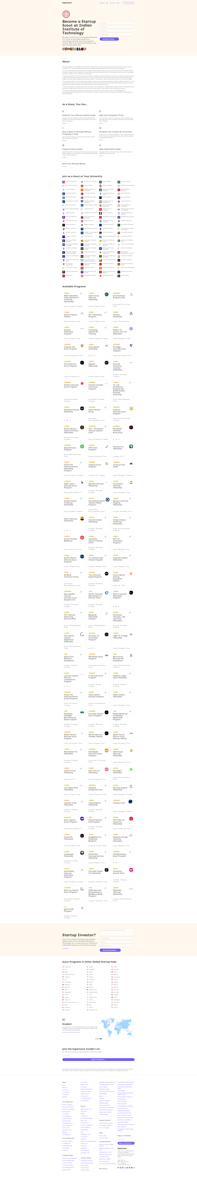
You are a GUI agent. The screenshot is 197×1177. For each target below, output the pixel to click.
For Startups (65, 1094)
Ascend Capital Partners (87, 1163)
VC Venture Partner (86, 1098)
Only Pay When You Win (105, 1152)
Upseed (64, 1096)
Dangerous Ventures (104, 1100)
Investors (112, 3)
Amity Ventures (85, 1167)
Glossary (64, 1132)
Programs (102, 3)
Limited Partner (85, 1093)
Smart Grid (83, 1111)
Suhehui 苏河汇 (103, 1093)
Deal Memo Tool (66, 1130)
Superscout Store (67, 1118)
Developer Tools (85, 1153)
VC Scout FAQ (65, 1127)
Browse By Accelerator (68, 1109)
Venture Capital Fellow (68, 1160)
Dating (82, 1113)
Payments (83, 1139)
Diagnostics (84, 1148)
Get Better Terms (104, 1156)
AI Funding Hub (66, 1143)
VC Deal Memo (84, 1100)
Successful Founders (123, 1122)
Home (64, 1085)
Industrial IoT (84, 1143)
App (107, 3)
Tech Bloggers (121, 1090)
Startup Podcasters (123, 1108)
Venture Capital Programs (106, 1123)
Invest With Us (66, 1134)
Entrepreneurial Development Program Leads (125, 1093)
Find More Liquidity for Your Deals (106, 1149)
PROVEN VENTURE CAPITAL (106, 1091)
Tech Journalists (122, 1099)
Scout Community (66, 1125)
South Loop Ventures (104, 1105)
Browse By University (68, 1107)
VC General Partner (86, 1091)
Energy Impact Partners (105, 1112)
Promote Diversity (104, 1161)
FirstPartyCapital (103, 1114)
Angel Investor (84, 1084)
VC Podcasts (65, 1114)
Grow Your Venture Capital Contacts (106, 1145)
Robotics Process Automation (88, 1141)
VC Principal (84, 1082)
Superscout (67, 3)
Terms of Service (103, 1138)
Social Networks (85, 1150)
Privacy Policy (102, 1135)
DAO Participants (122, 1101)
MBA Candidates (122, 1126)
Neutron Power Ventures (106, 1110)
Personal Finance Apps (87, 1118)
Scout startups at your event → (70, 1030)
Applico (101, 1096)
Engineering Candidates (124, 1110)
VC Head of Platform (67, 1165)
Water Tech (84, 1120)
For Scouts (65, 1090)
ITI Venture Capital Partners (106, 1084)
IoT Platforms (84, 1123)
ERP (82, 1132)
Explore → (65, 123)
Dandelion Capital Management (107, 1082)
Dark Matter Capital (104, 1089)
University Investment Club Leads (125, 1087)
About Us (64, 1087)
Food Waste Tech (85, 1134)
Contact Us (65, 1150)
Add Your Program (67, 1141)
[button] (119, 3)
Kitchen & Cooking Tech (87, 1125)
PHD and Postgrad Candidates (126, 1124)
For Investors (66, 1092)
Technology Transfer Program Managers (126, 1129)
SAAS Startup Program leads (125, 1084)
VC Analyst (83, 1087)
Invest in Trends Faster (105, 1154)
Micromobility (84, 1130)
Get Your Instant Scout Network (107, 1163)
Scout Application (66, 1116)
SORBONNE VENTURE (87, 1161)
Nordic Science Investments (106, 1107)
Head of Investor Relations (69, 1158)
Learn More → (66, 948)
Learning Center (66, 1111)
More (118, 3)
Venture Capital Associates (125, 1115)
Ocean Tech (84, 1136)
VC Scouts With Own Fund (124, 1113)
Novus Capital (84, 1165)
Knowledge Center (67, 1145)
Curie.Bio (101, 1098)
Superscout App (66, 1121)
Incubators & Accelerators (124, 1120)
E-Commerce (84, 1116)
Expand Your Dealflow (105, 1159)
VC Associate (84, 1096)
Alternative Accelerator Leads (125, 1117)
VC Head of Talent (67, 1163)
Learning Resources (67, 1123)
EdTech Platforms (85, 1127)
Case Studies (65, 1148)
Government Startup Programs (126, 1082)
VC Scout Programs (104, 1127)
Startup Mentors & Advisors (125, 1097)
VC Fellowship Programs (105, 1125)
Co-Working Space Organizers (125, 1106)
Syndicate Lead (66, 1169)
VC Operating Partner (68, 1167)
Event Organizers (122, 1103)
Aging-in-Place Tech (86, 1109)
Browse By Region (67, 1104)
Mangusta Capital (103, 1103)
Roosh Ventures (85, 1170)
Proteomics (84, 1146)
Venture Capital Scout (86, 1089)
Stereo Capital (103, 1087)
